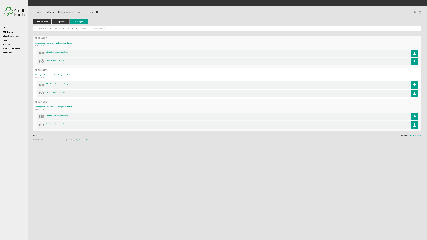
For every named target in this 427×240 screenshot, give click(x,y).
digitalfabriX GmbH (82, 140)
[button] (414, 53)
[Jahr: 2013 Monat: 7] (77, 29)
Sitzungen (79, 22)
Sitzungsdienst (414, 135)
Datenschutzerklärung (11, 48)
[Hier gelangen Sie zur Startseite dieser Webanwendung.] (14, 12)
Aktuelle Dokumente (11, 36)
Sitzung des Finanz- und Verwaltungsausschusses (54, 43)
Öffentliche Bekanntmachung (57, 52)
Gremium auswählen (97, 29)
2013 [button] (69, 29)
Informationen (42, 22)
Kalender (10, 32)
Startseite (10, 28)
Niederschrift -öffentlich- (55, 60)
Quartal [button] (41, 29)
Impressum (7, 52)
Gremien (6, 44)
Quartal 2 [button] (59, 29)
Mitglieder (60, 22)
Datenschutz (52, 140)
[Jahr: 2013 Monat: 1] (49, 29)
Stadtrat (6, 40)
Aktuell (84, 29)
